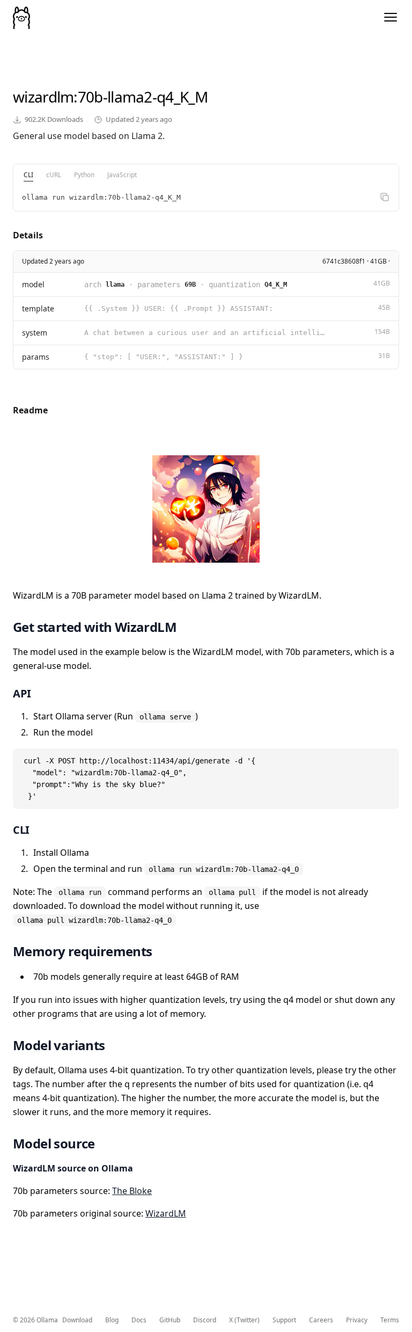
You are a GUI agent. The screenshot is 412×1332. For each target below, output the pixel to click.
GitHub (169, 1320)
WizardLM (165, 1213)
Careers (321, 1320)
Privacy (356, 1320)
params (35, 357)
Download (77, 1320)
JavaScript (122, 174)
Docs (138, 1320)
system (34, 332)
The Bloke (132, 1191)
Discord (204, 1320)
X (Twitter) (244, 1320)
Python (84, 174)
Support (284, 1320)
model (33, 284)
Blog (112, 1320)
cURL (53, 174)
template (38, 308)
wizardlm (43, 96)
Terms (389, 1320)
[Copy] (384, 197)
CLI (28, 174)
